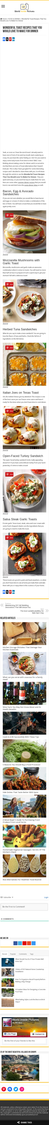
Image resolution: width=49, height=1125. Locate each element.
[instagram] (34, 943)
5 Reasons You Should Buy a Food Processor (21, 765)
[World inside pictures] (24, 7)
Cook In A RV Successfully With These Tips (21, 737)
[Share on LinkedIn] (13, 39)
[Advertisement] (24, 73)
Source (5, 254)
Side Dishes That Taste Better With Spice (21, 792)
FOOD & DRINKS (14, 19)
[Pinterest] (24, 943)
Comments (23, 954)
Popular (13, 954)
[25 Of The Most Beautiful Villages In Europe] (20, 1068)
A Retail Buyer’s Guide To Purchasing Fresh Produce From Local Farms (21, 821)
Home (4, 19)
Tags (31, 954)
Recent (4, 954)
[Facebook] (15, 943)
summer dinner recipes (26, 182)
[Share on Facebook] (4, 39)
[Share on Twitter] (7, 39)
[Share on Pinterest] (10, 39)
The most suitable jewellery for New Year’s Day (32, 611)
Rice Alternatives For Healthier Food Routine (22, 880)
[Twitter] (20, 943)
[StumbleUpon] (29, 943)
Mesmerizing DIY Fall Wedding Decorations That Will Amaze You (18, 605)
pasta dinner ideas (31, 185)
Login (46, 897)
